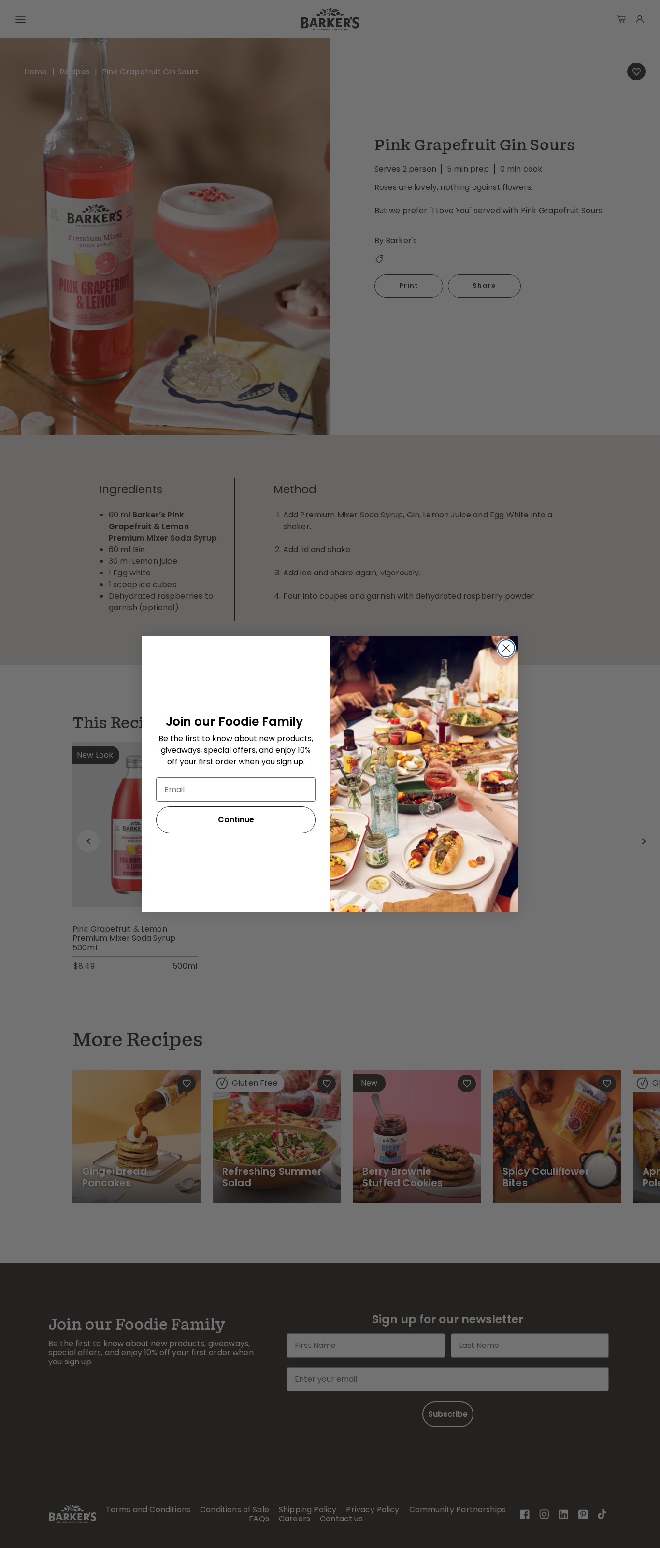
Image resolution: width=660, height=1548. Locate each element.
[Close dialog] (506, 648)
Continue (236, 819)
